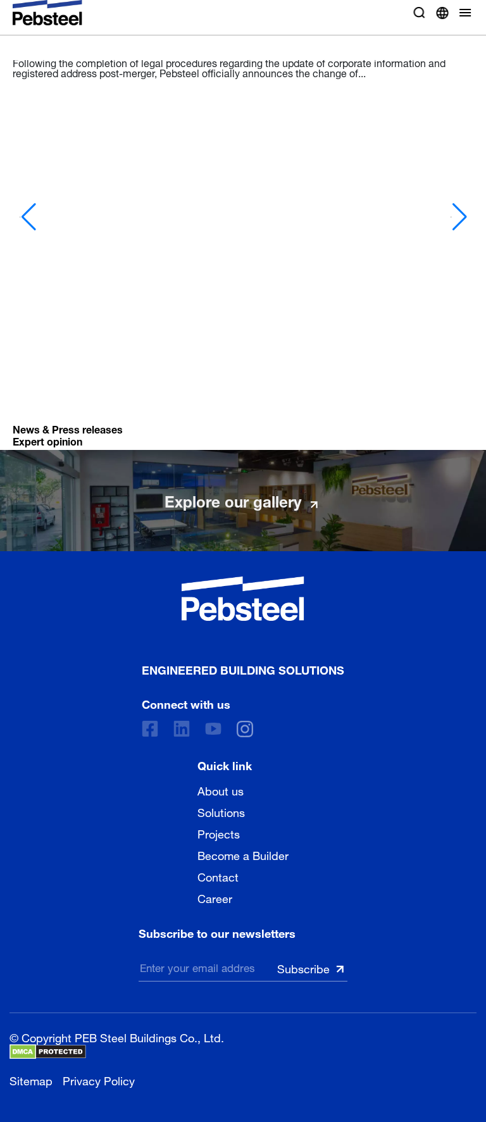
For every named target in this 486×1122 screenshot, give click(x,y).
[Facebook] (150, 729)
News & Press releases (68, 428)
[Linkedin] (181, 729)
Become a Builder (243, 854)
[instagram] (245, 729)
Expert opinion (47, 440)
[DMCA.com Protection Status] (47, 1051)
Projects (218, 832)
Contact (218, 875)
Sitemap (31, 1079)
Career (214, 897)
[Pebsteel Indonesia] (243, 599)
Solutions (221, 811)
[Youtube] (213, 729)
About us (220, 789)
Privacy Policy (99, 1079)
